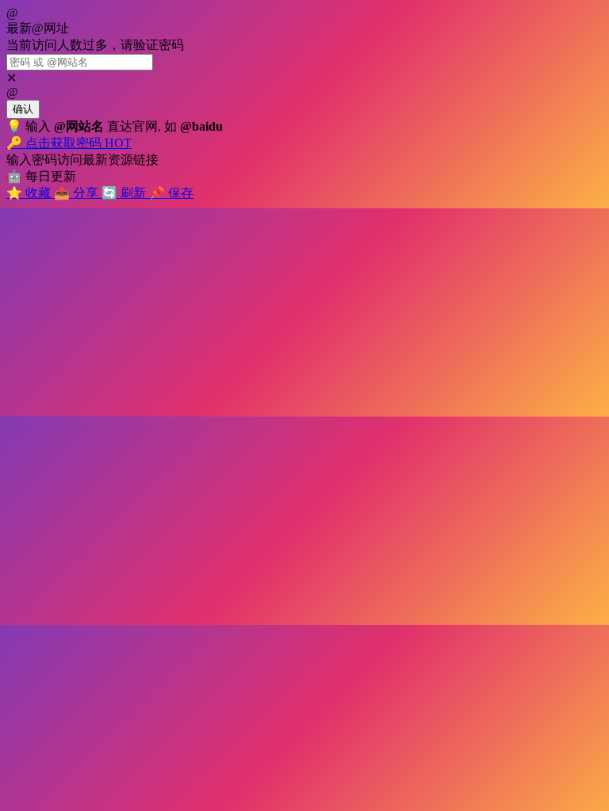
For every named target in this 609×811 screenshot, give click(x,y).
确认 (23, 109)
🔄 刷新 (125, 193)
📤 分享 (78, 193)
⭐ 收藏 (30, 193)
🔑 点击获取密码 (69, 143)
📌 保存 (171, 193)
